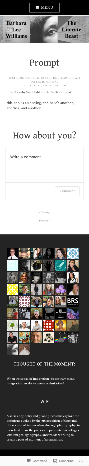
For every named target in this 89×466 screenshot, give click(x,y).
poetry (47, 85)
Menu (47, 7)
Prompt (45, 212)
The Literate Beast (65, 78)
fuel (37, 85)
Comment (67, 191)
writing (52, 81)
